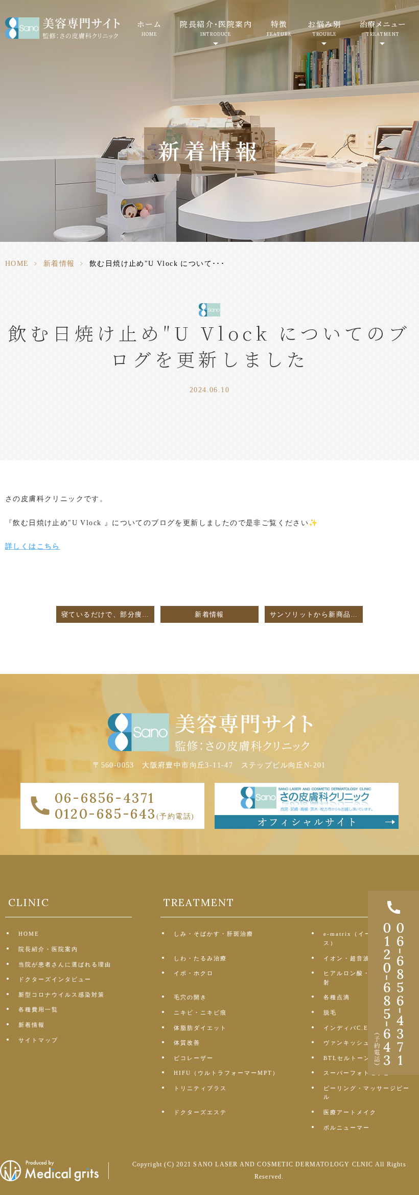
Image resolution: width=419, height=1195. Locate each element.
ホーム (149, 27)
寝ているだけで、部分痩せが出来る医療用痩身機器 (107, 614)
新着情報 (59, 263)
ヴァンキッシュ (346, 1043)
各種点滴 (336, 997)
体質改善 (187, 1043)
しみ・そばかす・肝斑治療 (213, 934)
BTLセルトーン (346, 1058)
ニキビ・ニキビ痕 (200, 1012)
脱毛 (330, 1012)
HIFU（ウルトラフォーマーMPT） (226, 1073)
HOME (17, 263)
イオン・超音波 (346, 958)
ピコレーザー (194, 1058)
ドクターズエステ (200, 1112)
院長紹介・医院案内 (48, 949)
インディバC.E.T (349, 1028)
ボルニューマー (346, 1127)
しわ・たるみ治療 (200, 958)
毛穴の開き (190, 997)
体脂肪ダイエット (200, 1028)
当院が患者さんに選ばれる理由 (64, 964)
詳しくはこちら (32, 546)
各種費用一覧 (38, 1009)
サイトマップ (38, 1040)
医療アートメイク (350, 1112)
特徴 (279, 27)
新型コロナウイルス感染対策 (61, 994)
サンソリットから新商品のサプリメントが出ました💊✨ (316, 614)
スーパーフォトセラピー (360, 1073)
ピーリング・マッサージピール (366, 1092)
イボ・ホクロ (194, 973)
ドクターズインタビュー (54, 979)
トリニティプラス (200, 1088)
